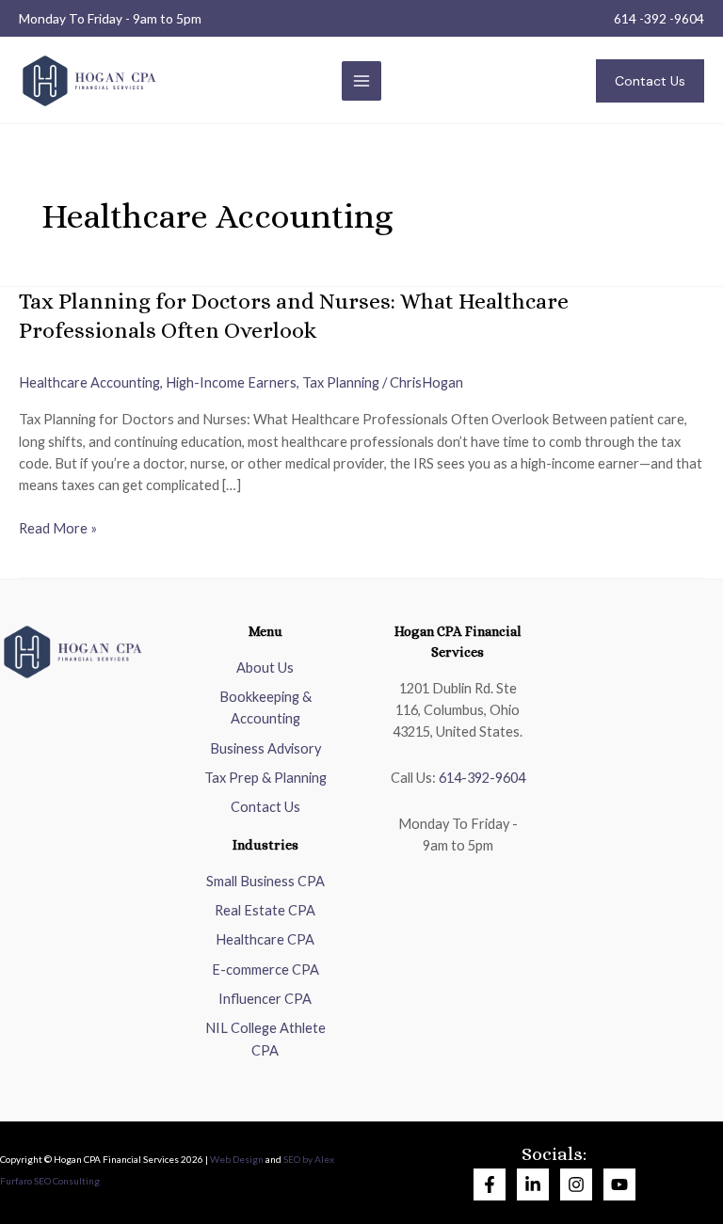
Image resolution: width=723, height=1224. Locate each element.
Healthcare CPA (265, 939)
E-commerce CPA (265, 970)
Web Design (237, 1159)
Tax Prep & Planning (265, 778)
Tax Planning (340, 382)
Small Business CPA (265, 881)
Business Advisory (265, 748)
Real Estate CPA (265, 910)
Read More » (58, 526)
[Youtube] (619, 1184)
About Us (265, 668)
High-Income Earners (231, 382)
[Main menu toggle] (361, 81)
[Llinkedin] (533, 1184)
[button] (650, 81)
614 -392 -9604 (659, 18)
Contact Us (265, 807)
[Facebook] (490, 1184)
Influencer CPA (265, 999)
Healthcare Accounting (89, 382)
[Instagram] (576, 1184)
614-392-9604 (482, 778)
